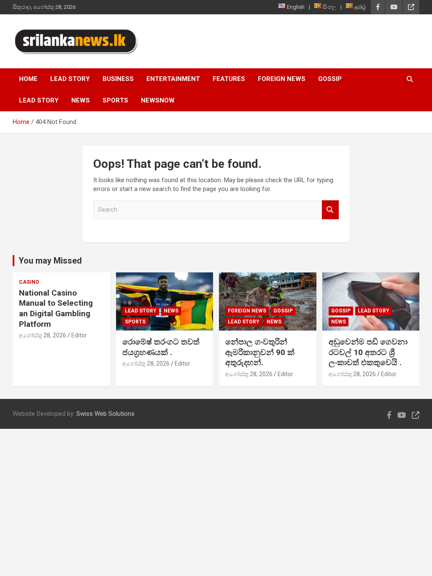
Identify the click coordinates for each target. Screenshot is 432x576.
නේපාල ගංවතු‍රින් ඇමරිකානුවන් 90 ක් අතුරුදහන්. (259, 352)
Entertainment (173, 79)
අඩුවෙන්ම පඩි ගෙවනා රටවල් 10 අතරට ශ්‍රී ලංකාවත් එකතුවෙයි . (368, 352)
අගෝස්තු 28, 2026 (42, 335)
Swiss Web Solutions (105, 413)
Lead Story (70, 79)
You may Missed (50, 261)
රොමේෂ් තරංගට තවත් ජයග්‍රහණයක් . (161, 347)
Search (330, 209)
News (80, 100)
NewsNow (158, 100)
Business (118, 79)
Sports (115, 100)
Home (28, 79)
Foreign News (281, 79)
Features (229, 79)
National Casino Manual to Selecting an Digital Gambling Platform (56, 308)
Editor (79, 335)
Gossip (330, 79)
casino (29, 282)
